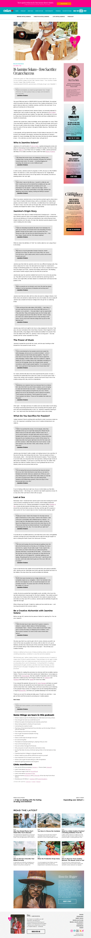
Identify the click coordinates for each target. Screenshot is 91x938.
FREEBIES (79, 925)
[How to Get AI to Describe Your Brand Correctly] (25, 848)
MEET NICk (79, 918)
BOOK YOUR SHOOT (76, 922)
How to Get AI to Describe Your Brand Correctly (24, 859)
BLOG (81, 914)
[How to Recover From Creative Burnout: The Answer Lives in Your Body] (73, 848)
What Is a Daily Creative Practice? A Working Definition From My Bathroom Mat (73, 832)
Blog (15, 829)
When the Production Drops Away (49, 859)
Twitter (33, 781)
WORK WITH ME (78, 920)
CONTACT (80, 924)
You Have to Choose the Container (49, 831)
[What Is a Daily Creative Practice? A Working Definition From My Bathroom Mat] (73, 820)
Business (19, 64)
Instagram (28, 781)
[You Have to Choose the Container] (49, 820)
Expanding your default (73, 800)
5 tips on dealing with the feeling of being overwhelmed (27, 801)
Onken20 (49, 767)
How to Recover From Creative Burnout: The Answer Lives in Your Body (73, 860)
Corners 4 (35, 767)
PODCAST (80, 916)
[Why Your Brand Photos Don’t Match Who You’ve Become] (25, 821)
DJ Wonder (36, 775)
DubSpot (32, 779)
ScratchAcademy (42, 779)
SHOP (81, 927)
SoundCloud (34, 771)
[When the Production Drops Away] (49, 848)
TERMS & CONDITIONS (78, 935)
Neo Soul (28, 769)
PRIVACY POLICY (79, 933)
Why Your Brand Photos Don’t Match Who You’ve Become (23, 831)
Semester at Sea (30, 773)
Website (38, 781)
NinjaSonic (27, 775)
